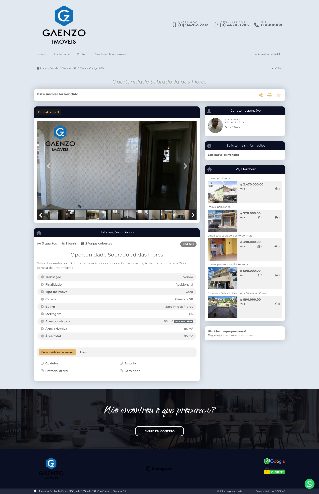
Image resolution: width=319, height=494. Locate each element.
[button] (49, 166)
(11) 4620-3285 (234, 25)
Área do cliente (267, 54)
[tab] (48, 112)
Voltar (278, 68)
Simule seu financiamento (111, 54)
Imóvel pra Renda (219, 178)
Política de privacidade (229, 491)
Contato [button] (82, 54)
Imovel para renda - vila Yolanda (228, 264)
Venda (54, 68)
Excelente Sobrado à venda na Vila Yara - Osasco (238, 293)
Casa (83, 68)
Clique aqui (215, 335)
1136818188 (271, 25)
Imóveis (41, 54)
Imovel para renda (219, 206)
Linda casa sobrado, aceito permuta (230, 235)
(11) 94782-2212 (193, 25)
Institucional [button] (62, 54)
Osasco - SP (69, 68)
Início (43, 68)
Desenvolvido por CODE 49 (270, 491)
